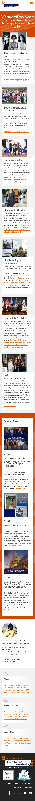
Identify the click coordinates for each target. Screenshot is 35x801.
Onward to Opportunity (18, 278)
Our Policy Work (10, 406)
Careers (16, 783)
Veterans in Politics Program (14, 283)
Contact (8, 783)
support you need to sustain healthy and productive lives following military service (17, 229)
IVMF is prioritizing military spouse (17, 80)
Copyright (28, 787)
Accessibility (17, 787)
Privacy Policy (27, 783)
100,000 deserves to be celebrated (16, 132)
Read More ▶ (20, 488)
